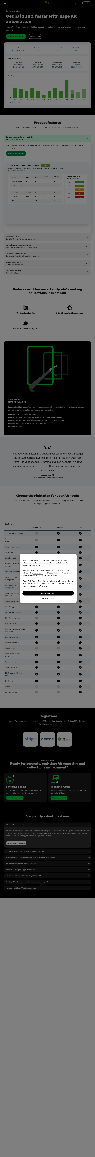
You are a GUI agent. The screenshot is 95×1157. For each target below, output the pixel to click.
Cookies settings (47, 598)
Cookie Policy (38, 575)
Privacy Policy (52, 575)
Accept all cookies (48, 593)
